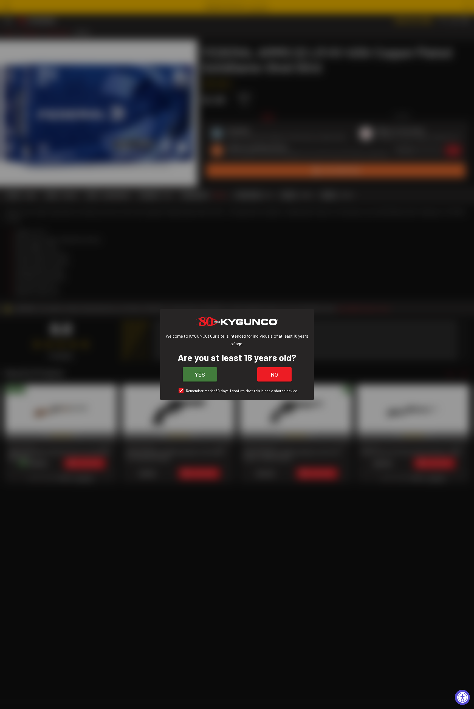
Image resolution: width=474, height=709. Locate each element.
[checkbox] (237, 391)
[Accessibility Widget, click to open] (462, 697)
